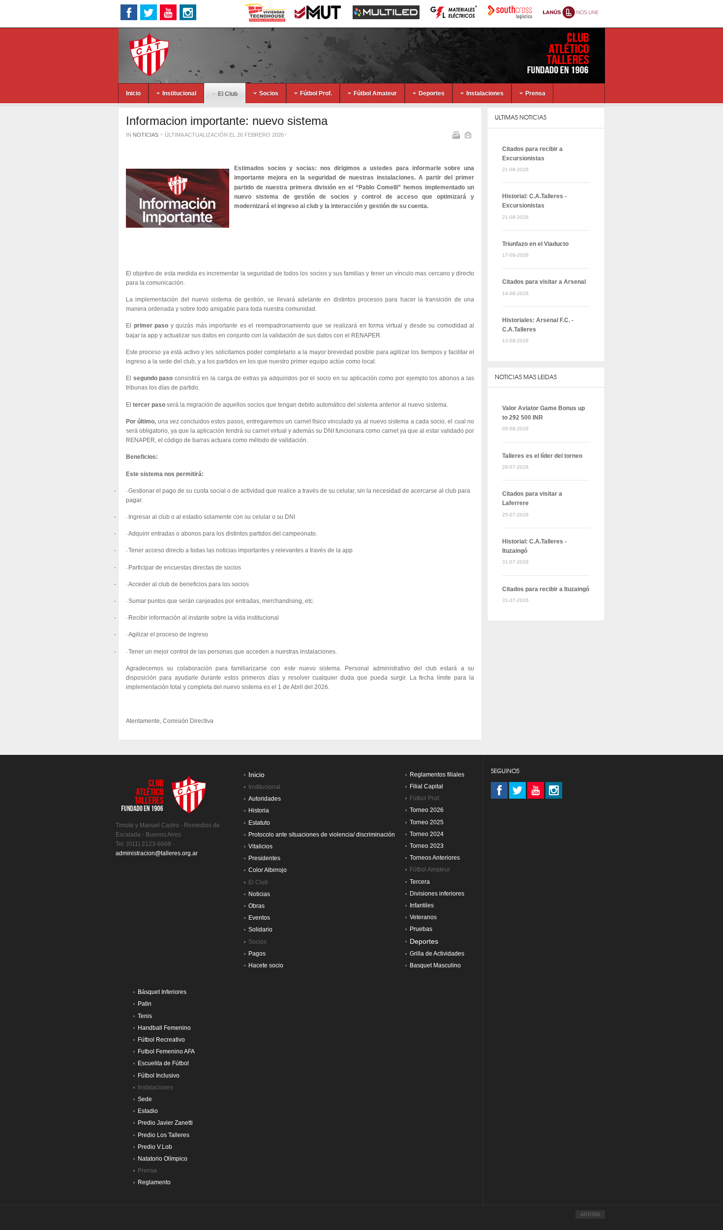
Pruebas (421, 929)
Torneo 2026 (427, 810)
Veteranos (423, 917)
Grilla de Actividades (437, 953)
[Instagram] (554, 790)
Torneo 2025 (427, 822)
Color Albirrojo (267, 870)
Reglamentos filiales (437, 774)
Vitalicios (260, 846)
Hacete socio (265, 965)
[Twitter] (517, 790)
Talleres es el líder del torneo (542, 455)
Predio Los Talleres (163, 1135)
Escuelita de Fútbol (163, 1063)
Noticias (145, 135)
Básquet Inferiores (162, 992)
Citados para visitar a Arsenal (544, 281)
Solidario (260, 929)
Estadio (148, 1111)
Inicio (256, 775)
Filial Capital (426, 786)
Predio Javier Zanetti (165, 1122)
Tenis (145, 1016)
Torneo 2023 (427, 845)
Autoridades (264, 798)
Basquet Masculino (435, 965)
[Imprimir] (457, 137)
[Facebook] (499, 790)
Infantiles (422, 905)
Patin (144, 1003)
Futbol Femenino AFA (166, 1051)
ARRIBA (590, 1214)
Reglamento (154, 1182)
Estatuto (259, 822)
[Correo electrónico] (469, 137)
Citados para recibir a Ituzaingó (545, 589)
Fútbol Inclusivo (159, 1075)
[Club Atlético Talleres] (140, 54)
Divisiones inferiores (437, 893)
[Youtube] (536, 790)
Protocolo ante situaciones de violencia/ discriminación (321, 834)
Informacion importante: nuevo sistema (227, 120)
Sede (145, 1099)
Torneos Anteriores (435, 857)
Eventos (259, 917)
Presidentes (264, 858)
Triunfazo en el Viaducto (535, 243)
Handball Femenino (164, 1027)
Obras (256, 905)
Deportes (424, 941)
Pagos (257, 953)
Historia (258, 810)
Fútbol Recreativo (161, 1039)
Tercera (420, 881)
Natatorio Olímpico (162, 1158)
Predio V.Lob (155, 1146)
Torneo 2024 (427, 834)
